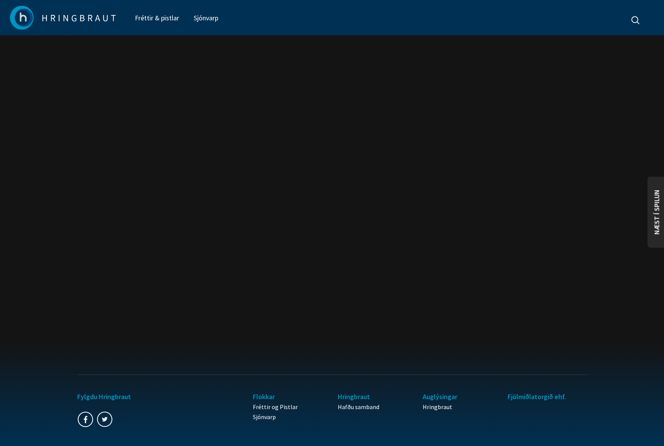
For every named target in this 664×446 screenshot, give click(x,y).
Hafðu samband (358, 407)
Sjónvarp (206, 17)
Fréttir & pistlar (157, 17)
